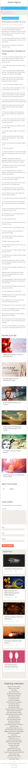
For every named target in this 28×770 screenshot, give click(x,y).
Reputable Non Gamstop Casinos (14, 714)
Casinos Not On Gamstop (14, 695)
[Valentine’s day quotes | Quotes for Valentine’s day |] (14, 345)
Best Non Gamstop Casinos (14, 719)
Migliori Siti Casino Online (14, 686)
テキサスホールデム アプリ (14, 757)
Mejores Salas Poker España (14, 710)
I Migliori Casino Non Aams (14, 736)
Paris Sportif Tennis (14, 759)
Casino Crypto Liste (14, 754)
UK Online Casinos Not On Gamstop (14, 709)
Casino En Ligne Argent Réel (14, 740)
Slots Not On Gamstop (14, 700)
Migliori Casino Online (14, 688)
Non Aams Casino (14, 726)
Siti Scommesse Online (14, 697)
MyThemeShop (13, 764)
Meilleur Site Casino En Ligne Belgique (14, 731)
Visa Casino (14, 735)
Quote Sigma (14, 2)
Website (4, 539)
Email (3, 533)
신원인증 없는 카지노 (14, 738)
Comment (4, 509)
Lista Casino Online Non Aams (14, 712)
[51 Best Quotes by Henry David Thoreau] (14, 393)
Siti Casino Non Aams (14, 745)
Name (3, 527)
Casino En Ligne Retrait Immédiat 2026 (14, 752)
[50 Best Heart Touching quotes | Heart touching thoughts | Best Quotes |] (14, 417)
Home (2, 11)
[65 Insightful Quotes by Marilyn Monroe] (14, 441)
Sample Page (14, 767)
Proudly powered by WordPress (8, 763)
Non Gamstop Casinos (14, 704)
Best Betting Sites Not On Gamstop (14, 729)
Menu (3, 8)
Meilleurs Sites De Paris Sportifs (14, 741)
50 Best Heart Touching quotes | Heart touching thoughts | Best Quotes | (12, 428)
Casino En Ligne (14, 747)
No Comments (20, 24)
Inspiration (8, 11)
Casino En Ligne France (14, 743)
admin (4, 24)
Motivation (15, 18)
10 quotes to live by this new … (14, 569)
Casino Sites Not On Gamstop (14, 702)
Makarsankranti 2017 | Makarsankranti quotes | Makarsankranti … (12, 593)
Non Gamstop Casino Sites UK (14, 728)
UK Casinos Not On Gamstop (14, 693)
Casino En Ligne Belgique (14, 733)
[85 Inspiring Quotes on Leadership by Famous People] (14, 466)
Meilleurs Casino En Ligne (14, 748)
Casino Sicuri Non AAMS (14, 755)
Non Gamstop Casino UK (14, 717)
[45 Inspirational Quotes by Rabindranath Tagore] (14, 369)
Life (11, 18)
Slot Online (14, 690)
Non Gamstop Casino (14, 691)
